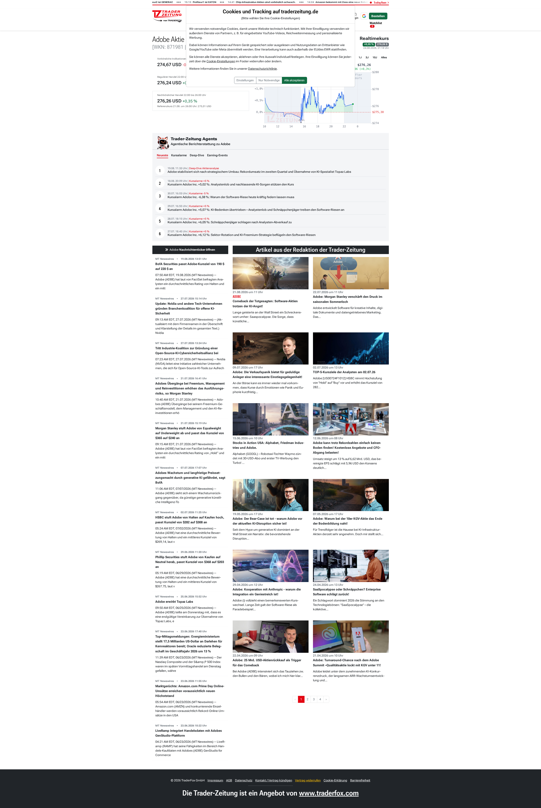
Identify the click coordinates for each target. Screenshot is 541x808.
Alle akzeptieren (294, 80)
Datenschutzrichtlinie (262, 68)
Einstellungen (245, 80)
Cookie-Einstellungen (220, 61)
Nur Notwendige (269, 80)
